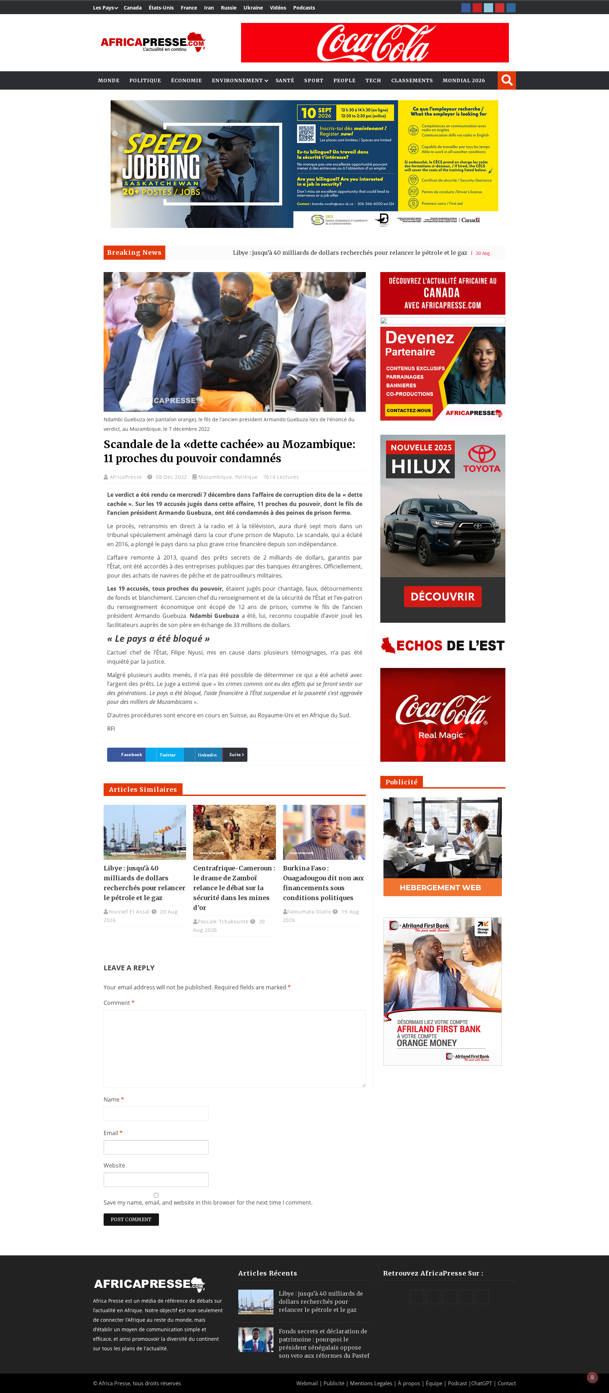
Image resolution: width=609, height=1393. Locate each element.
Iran (209, 7)
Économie (186, 80)
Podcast (457, 1383)
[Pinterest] (477, 7)
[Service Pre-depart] (304, 226)
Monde (108, 80)
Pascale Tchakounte (223, 921)
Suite (235, 755)
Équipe (435, 1383)
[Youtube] (499, 7)
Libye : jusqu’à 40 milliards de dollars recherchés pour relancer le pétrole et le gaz (295, 252)
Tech (373, 80)
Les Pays (103, 7)
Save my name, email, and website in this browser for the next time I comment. (208, 1202)
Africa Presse (114, 1383)
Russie (228, 7)
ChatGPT (481, 1383)
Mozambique (215, 477)
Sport (314, 80)
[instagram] (511, 7)
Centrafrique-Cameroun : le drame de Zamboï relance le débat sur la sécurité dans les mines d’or (234, 888)
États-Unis (161, 7)
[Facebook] (465, 7)
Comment (119, 1003)
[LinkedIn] (488, 7)
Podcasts (304, 7)
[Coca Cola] (375, 42)
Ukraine (253, 7)
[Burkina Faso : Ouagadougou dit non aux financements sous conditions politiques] (324, 832)
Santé (285, 80)
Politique (145, 80)
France (189, 7)
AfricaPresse (127, 477)
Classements (412, 80)
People (344, 80)
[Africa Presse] (153, 42)
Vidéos (278, 7)
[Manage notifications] (592, 1377)
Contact (507, 1383)
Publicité (335, 1383)
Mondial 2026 (464, 80)
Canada (133, 7)
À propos (409, 1383)
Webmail (307, 1383)
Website (114, 1165)
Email (113, 1133)
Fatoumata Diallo (309, 911)
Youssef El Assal (129, 911)
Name (114, 1099)
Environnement (237, 80)
